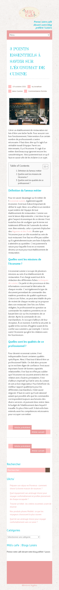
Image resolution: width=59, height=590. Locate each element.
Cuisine (20, 91)
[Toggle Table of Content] (44, 166)
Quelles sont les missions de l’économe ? (29, 175)
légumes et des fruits (22, 231)
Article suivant (38, 432)
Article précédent (22, 427)
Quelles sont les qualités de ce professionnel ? (30, 181)
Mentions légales (29, 585)
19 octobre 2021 (19, 86)
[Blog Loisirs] (29, 7)
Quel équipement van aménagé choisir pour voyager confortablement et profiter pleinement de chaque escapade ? (30, 496)
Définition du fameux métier (29, 170)
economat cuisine (17, 201)
